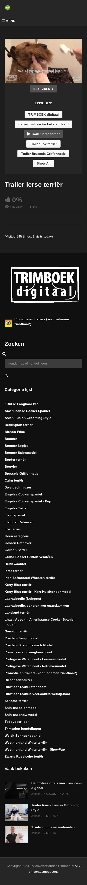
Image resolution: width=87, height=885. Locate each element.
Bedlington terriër (18, 425)
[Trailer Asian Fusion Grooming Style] (16, 812)
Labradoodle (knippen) (23, 598)
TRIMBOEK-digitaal (43, 114)
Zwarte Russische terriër (24, 756)
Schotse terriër (16, 701)
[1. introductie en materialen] (16, 834)
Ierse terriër (14, 571)
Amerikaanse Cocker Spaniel (27, 411)
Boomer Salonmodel (21, 452)
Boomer (11, 439)
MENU (10, 21)
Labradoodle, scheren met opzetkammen (37, 605)
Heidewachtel (15, 564)
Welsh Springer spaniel (23, 735)
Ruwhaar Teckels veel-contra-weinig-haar (37, 694)
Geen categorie (17, 536)
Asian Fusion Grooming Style (28, 418)
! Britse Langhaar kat (21, 404)
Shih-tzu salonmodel (21, 708)
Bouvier (11, 466)
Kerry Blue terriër (18, 585)
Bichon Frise (15, 432)
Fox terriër (13, 529)
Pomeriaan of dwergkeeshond (28, 652)
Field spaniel (15, 515)
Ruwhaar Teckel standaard (26, 687)
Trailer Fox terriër (43, 144)
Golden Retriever (18, 543)
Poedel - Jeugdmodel (21, 638)
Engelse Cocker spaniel (23, 494)
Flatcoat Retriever (19, 522)
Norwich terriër (16, 631)
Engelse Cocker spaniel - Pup (28, 501)
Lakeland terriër (17, 612)
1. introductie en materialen (53, 827)
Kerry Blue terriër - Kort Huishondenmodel (38, 591)
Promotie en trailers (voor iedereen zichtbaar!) (41, 673)
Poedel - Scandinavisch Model (29, 645)
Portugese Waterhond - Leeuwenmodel (35, 659)
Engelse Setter (16, 508)
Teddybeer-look (17, 721)
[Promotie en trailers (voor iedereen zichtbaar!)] (8, 323)
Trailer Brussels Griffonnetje (43, 153)
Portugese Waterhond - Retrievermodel (35, 666)
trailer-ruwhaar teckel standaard (43, 124)
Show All (43, 163)
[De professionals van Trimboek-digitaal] (16, 790)
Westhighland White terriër (26, 742)
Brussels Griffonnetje (22, 473)
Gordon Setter (16, 550)
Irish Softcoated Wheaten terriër (30, 578)
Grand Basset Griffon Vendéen (29, 557)
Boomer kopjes (17, 445)
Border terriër (15, 459)
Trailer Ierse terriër (45, 134)
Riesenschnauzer (18, 680)
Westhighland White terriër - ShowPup (35, 749)
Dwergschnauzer (18, 487)
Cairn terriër (14, 480)
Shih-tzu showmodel (21, 715)
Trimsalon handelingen (23, 728)
